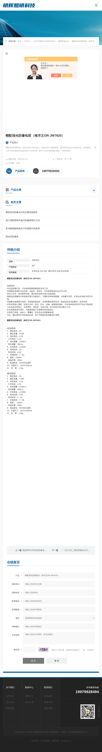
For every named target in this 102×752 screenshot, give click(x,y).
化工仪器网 (45, 741)
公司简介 (10, 696)
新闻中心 (29, 696)
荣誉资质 (10, 708)
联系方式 (48, 702)
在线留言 (48, 696)
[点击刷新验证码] (43, 649)
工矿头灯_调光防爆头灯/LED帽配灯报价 (83, 550)
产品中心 (27, 41)
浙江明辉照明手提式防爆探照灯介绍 (23, 220)
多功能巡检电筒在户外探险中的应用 (23, 228)
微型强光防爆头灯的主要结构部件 (22, 212)
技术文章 (29, 702)
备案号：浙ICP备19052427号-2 (74, 732)
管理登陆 (55, 741)
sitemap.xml (66, 741)
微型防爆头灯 (63, 41)
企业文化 (10, 702)
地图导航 (48, 708)
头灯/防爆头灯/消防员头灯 (45, 41)
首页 (19, 41)
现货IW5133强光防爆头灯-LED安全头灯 (41, 550)
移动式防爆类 (12, 236)
